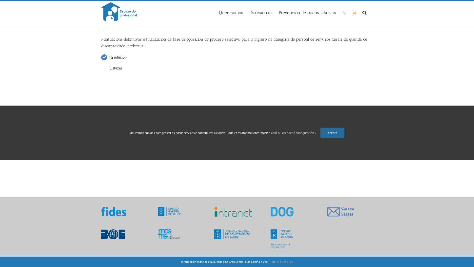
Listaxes (116, 68)
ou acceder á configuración (296, 133)
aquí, (274, 133)
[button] (364, 12)
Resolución (118, 57)
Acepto (332, 133)
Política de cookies (281, 262)
